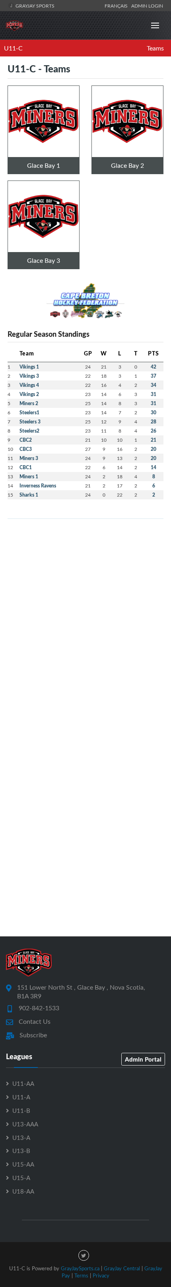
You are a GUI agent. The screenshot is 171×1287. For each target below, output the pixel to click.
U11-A (21, 1097)
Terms (81, 1275)
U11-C (13, 48)
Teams (155, 48)
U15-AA (23, 1164)
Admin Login (147, 5)
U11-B (21, 1110)
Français (117, 5)
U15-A (21, 1178)
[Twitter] (84, 1255)
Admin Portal (143, 1059)
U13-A (21, 1137)
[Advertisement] (85, 610)
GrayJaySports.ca (80, 1268)
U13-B (21, 1151)
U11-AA (23, 1083)
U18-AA (23, 1191)
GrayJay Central (122, 1268)
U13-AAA (25, 1124)
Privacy (101, 1275)
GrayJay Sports (34, 5)
